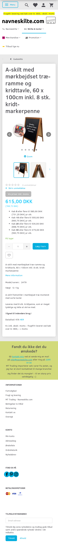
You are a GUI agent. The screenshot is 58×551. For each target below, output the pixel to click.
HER (22, 319)
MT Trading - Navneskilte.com (19, 399)
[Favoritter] (35, 5)
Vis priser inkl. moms (18, 193)
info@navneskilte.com (21, 359)
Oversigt (9, 416)
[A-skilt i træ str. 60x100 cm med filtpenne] (29, 134)
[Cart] (51, 5)
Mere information (13, 275)
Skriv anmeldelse (16, 188)
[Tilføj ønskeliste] (9, 255)
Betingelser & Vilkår (14, 403)
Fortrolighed (11, 390)
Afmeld (23, 538)
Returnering (11, 408)
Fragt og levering (13, 395)
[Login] (43, 5)
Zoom (29, 156)
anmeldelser (29, 185)
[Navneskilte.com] (29, 20)
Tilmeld (11, 538)
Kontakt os (10, 412)
